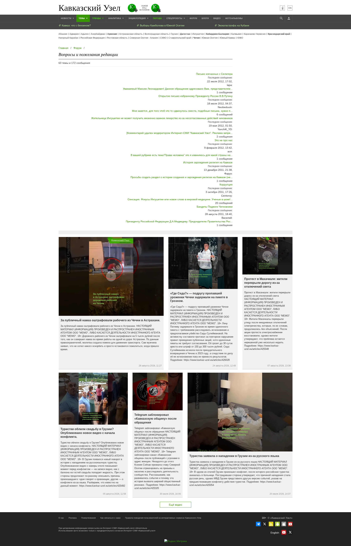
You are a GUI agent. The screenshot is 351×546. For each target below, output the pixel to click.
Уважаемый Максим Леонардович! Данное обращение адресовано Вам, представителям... (178, 88)
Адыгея (85, 34)
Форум (193, 18)
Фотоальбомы (234, 18)
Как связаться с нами (110, 518)
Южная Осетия (210, 38)
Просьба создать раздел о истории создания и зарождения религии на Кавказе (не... (182, 177)
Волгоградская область (157, 34)
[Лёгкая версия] (282, 7)
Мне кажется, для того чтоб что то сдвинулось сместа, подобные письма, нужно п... (182, 110)
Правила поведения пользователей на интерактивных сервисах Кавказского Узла (163, 518)
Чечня (196, 38)
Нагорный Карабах (68, 38)
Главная (63, 47)
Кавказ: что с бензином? (76, 25)
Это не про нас (223, 140)
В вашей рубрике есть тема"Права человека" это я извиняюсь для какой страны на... (182, 155)
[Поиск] (281, 18)
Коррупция (226, 184)
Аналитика (115, 18)
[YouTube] (290, 524)
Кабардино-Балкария (217, 34)
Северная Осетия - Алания (144, 38)
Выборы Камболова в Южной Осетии (161, 25)
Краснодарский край (279, 34)
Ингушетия (198, 34)
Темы (82, 18)
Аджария (74, 34)
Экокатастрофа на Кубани (233, 25)
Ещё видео (175, 504)
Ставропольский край (180, 38)
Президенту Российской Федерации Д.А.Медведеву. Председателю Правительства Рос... (179, 221)
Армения (112, 34)
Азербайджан (98, 34)
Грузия (174, 34)
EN (290, 8)
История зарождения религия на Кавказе (208, 162)
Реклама (73, 518)
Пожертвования (88, 518)
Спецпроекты (174, 18)
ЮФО (240, 38)
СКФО (163, 38)
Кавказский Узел (89, 7)
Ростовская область (117, 38)
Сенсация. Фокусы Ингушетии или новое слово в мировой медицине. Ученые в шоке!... (180, 199)
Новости (66, 18)
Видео (217, 18)
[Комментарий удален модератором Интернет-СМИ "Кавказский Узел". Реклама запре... (180, 132)
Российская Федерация (92, 38)
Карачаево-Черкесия (255, 34)
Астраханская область (130, 34)
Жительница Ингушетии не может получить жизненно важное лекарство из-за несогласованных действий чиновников (162, 118)
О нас (61, 518)
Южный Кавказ (227, 38)
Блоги (205, 18)
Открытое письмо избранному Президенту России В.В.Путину (195, 96)
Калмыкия (236, 34)
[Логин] (288, 18)
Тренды (96, 18)
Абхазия (62, 34)
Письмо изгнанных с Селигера (214, 73)
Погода (157, 18)
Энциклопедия (137, 18)
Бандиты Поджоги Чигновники (215, 206)
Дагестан (185, 34)
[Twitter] (264, 524)
